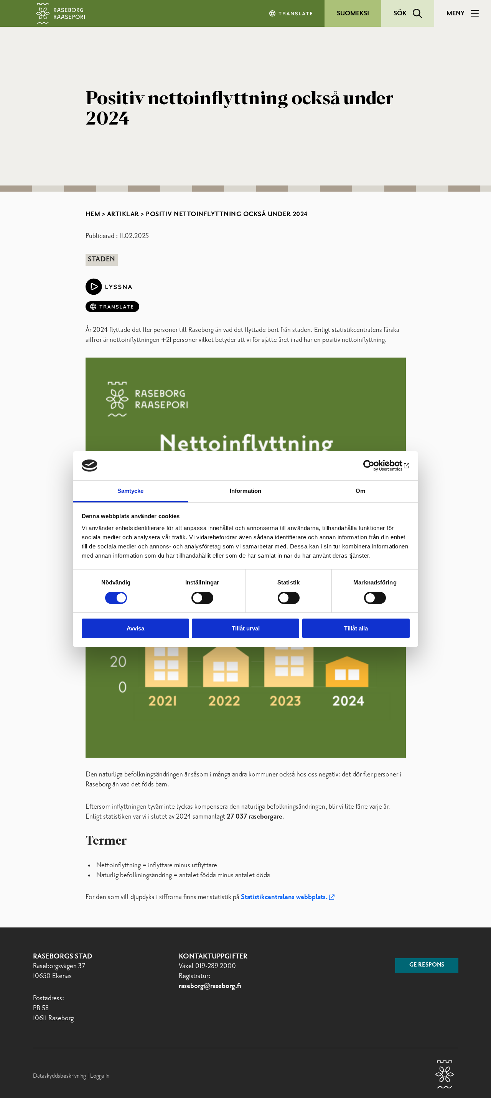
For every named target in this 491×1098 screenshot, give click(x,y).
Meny (456, 13)
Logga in (99, 1076)
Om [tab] (360, 490)
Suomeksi (353, 13)
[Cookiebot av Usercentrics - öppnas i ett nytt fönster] (376, 465)
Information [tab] (245, 490)
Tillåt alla (356, 628)
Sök (400, 13)
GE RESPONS (426, 965)
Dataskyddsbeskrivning (60, 1076)
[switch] (202, 598)
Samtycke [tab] (130, 490)
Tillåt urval (246, 628)
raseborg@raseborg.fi (210, 986)
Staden (101, 259)
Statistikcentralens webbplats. (284, 897)
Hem (93, 214)
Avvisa (135, 628)
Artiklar (123, 214)
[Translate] (292, 13)
